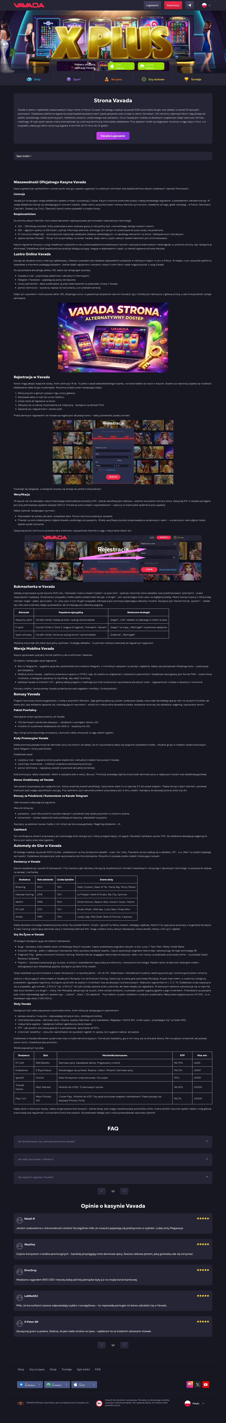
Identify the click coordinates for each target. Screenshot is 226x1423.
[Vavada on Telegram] (189, 5)
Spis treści (83, 1369)
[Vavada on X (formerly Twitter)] (197, 1384)
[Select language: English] (206, 5)
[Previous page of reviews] (102, 1345)
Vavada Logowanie (113, 135)
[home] (29, 5)
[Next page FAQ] (124, 1191)
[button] (222, 42)
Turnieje (67, 1369)
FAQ (98, 1369)
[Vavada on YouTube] (205, 1384)
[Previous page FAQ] (102, 1191)
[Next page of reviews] (124, 1345)
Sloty (21, 1369)
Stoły (53, 1369)
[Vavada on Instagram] (189, 1384)
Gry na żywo (37, 1369)
